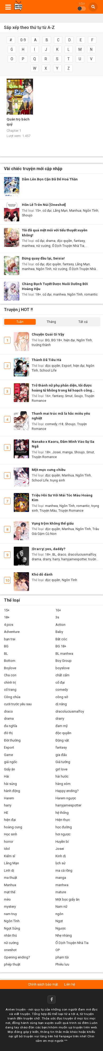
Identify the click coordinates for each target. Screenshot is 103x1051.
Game (8, 755)
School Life (48, 370)
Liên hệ (69, 984)
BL (54, 554)
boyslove (62, 668)
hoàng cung (13, 827)
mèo (7, 899)
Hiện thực (62, 820)
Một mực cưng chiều (48, 470)
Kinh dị (60, 856)
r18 (61, 424)
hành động (12, 791)
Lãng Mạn (60, 210)
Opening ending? (17, 957)
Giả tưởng (62, 762)
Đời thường (12, 740)
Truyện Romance (44, 457)
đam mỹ (61, 726)
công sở (61, 697)
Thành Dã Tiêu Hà (46, 360)
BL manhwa (64, 654)
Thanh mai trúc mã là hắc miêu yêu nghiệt (61, 416)
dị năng (61, 704)
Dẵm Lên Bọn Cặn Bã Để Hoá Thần (50, 179)
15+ (38, 210)
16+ (48, 396)
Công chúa (12, 697)
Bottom (9, 661)
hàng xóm (63, 784)
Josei (56, 452)
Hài (6, 776)
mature (60, 892)
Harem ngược (65, 798)
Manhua (75, 210)
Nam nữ (61, 906)
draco (62, 554)
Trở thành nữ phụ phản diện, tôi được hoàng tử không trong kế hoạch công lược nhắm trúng (62, 388)
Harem (9, 798)
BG (47, 340)
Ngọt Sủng (12, 928)
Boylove (10, 668)
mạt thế (9, 892)
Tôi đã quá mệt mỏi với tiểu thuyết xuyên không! (54, 232)
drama (50, 241)
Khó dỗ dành (42, 574)
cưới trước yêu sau (18, 704)
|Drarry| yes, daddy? (48, 549)
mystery (10, 906)
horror (8, 842)
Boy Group (63, 661)
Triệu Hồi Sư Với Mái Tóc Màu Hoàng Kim (62, 497)
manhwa (28, 246)
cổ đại (47, 210)
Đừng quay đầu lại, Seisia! (43, 258)
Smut (69, 396)
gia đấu (61, 755)
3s (57, 617)
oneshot (10, 950)
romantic (91, 294)
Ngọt (59, 921)
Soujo (78, 396)
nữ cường (43, 246)
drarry (47, 559)
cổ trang (10, 690)
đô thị (8, 733)
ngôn (59, 914)
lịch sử (60, 863)
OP (57, 950)
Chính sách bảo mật (43, 984)
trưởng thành (41, 345)
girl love (61, 769)
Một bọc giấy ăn (67, 899)
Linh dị (9, 870)
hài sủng (10, 784)
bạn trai (9, 639)
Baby (59, 632)
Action (60, 625)
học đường (63, 827)
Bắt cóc (61, 639)
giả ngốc (10, 762)
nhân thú (10, 935)
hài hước (61, 776)
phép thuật (12, 964)
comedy (51, 424)
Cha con (10, 675)
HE (6, 813)
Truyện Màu (48, 510)
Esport (67, 366)
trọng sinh (57, 480)
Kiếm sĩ (9, 856)
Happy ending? (67, 791)
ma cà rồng (63, 870)
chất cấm (62, 675)
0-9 (23, 40)
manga (67, 452)
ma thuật (10, 878)
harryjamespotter (74, 559)
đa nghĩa (10, 726)
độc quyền (64, 241)
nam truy (10, 914)
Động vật (62, 740)
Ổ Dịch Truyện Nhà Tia (68, 246)
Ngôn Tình (90, 210)
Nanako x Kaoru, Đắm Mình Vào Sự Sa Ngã (63, 444)
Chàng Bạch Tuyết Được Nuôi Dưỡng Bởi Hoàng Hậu (55, 286)
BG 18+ (56, 340)
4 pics (8, 625)
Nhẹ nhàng (63, 935)
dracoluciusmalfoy (82, 554)
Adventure (12, 632)
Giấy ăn (9, 769)
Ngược (60, 928)
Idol (7, 849)
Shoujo (27, 215)
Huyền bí (62, 842)
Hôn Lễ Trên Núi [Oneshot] (44, 205)
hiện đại (69, 340)
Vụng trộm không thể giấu (53, 523)
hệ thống (62, 813)
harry (56, 559)
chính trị (10, 682)
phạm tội (62, 957)
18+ (38, 294)
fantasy (79, 241)
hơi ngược (63, 834)
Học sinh (10, 834)
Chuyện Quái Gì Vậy (48, 334)
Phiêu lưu (62, 964)
